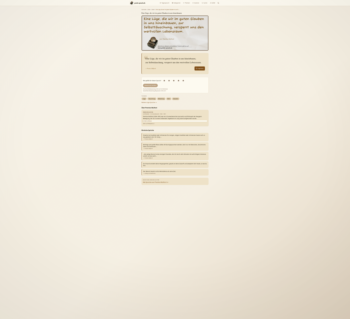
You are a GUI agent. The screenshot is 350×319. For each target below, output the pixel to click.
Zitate (148, 9)
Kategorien (177, 3)
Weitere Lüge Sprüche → (149, 102)
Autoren (196, 3)
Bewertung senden (150, 85)
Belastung (161, 99)
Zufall (213, 3)
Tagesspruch (165, 3)
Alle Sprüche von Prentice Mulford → (155, 182)
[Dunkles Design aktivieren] (218, 3)
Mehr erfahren (148, 121)
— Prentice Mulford (150, 68)
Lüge (144, 99)
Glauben (175, 99)
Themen (187, 3)
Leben (153, 9)
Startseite (143, 9)
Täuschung (151, 99)
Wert (168, 99)
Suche (205, 3)
